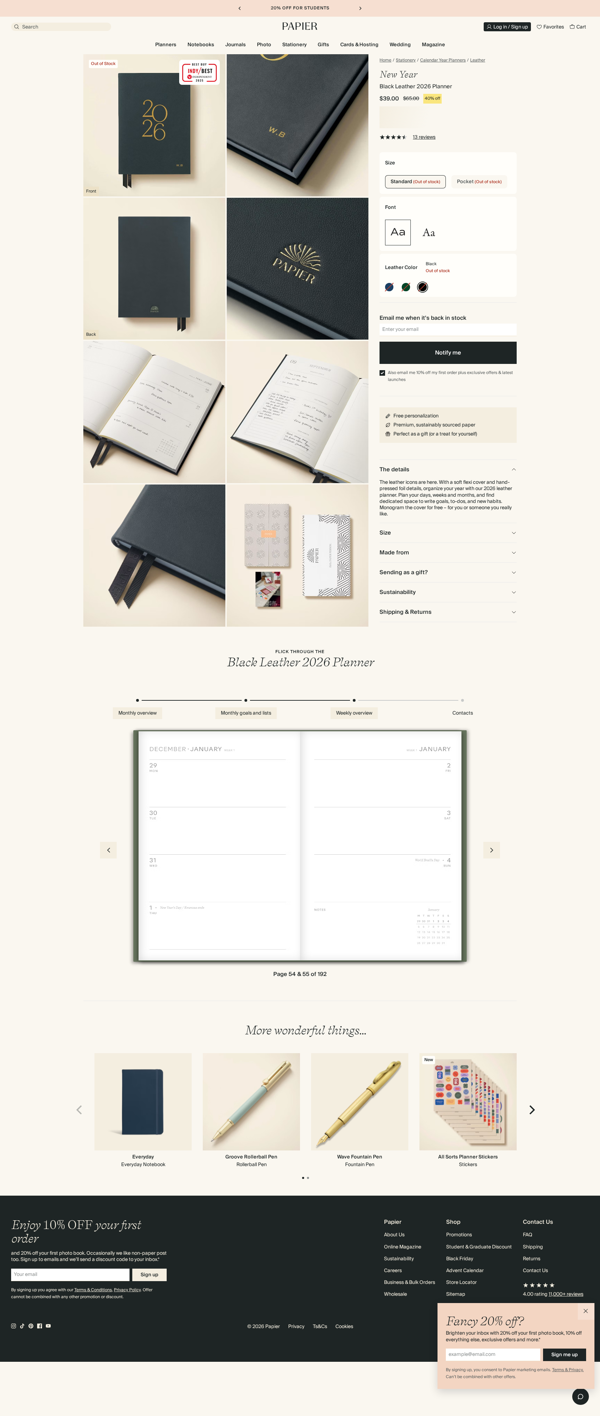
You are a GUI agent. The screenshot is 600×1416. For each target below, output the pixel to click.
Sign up (149, 1275)
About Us (394, 1235)
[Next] (531, 1109)
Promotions (459, 1235)
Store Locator (461, 1282)
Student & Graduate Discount (479, 1247)
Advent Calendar (465, 1271)
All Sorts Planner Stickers (468, 1157)
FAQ (527, 1235)
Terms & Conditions (93, 1290)
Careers (393, 1271)
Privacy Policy (127, 1290)
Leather (477, 60)
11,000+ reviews (566, 1294)
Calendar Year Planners (443, 60)
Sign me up (564, 1355)
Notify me (448, 353)
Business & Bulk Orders (409, 1282)
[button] (586, 1311)
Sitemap (455, 1294)
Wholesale (395, 1294)
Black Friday (459, 1259)
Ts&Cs (320, 1327)
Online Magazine (402, 1247)
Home (385, 60)
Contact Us (535, 1271)
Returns (531, 1259)
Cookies (344, 1327)
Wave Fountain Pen (359, 1157)
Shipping (533, 1247)
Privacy (296, 1327)
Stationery (406, 60)
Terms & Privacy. (568, 1370)
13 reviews (424, 137)
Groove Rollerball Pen (251, 1157)
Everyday (143, 1157)
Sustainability (399, 1259)
